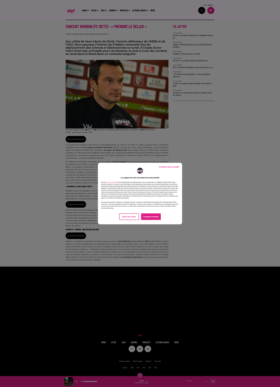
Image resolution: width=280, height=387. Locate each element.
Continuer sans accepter (169, 167)
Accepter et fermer (151, 216)
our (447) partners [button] (111, 182)
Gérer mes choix (129, 216)
